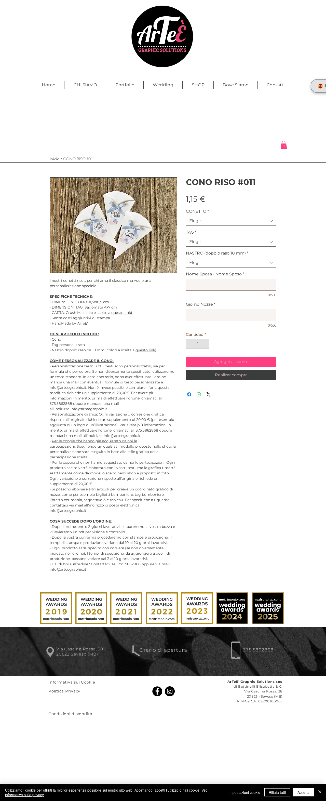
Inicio (55, 158)
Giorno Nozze (200, 304)
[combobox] (231, 221)
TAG (191, 232)
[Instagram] (170, 691)
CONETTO (197, 211)
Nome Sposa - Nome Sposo (215, 274)
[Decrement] (190, 344)
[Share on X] (209, 394)
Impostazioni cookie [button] (244, 792)
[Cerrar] (320, 792)
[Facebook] (157, 691)
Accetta (303, 792)
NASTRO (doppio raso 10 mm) (217, 253)
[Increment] (205, 344)
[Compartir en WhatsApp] (199, 394)
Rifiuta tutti (277, 792)
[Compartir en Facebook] (189, 394)
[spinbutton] (198, 344)
